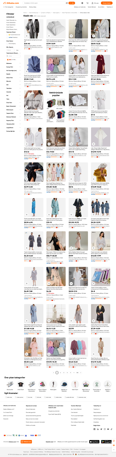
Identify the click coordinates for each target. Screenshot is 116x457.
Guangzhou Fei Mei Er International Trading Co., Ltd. (33, 118)
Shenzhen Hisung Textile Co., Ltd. (77, 155)
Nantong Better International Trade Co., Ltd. (100, 155)
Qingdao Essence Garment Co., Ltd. (100, 259)
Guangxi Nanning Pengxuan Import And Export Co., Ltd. (100, 226)
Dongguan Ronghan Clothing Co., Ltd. (33, 332)
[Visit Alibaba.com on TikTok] (111, 429)
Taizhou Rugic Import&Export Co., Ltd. (33, 85)
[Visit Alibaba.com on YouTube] (108, 429)
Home (25, 12)
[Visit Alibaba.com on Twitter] (101, 429)
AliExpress (34, 449)
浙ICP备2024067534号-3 (101, 454)
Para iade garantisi (30, 412)
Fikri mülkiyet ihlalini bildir (77, 422)
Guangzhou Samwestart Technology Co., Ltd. (56, 298)
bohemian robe (82, 397)
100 (77, 372)
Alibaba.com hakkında (9, 405)
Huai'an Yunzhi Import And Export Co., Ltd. (78, 118)
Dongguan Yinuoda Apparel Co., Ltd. (78, 85)
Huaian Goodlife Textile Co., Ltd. (54, 226)
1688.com (40, 449)
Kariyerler (5, 419)
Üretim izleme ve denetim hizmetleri (35, 422)
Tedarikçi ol (96, 409)
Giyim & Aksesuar (33, 12)
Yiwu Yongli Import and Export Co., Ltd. (78, 365)
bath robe (9, 397)
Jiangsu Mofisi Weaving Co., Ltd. (54, 155)
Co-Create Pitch (7, 412)
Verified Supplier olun (99, 419)
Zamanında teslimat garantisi (33, 415)
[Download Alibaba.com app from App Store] (94, 441)
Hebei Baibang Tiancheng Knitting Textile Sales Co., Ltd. (56, 85)
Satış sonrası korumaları (32, 419)
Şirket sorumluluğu (8, 415)
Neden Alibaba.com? (8, 409)
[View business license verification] (73, 454)
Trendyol (76, 449)
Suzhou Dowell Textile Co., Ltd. (77, 226)
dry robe (30, 397)
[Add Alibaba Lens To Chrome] (26, 441)
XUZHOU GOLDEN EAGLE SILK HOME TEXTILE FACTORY (33, 47)
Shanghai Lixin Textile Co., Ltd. (54, 47)
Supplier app (49, 441)
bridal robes (59, 397)
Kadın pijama (56, 12)
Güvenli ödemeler (30, 409)
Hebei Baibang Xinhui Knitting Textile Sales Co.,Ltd (100, 297)
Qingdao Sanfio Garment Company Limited (100, 332)
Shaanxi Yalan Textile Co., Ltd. (31, 157)
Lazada (58, 449)
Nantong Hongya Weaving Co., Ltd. (100, 118)
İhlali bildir (73, 425)
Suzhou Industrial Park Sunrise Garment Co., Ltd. (33, 226)
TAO (71, 449)
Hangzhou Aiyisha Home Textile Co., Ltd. (33, 297)
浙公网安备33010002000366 (86, 454)
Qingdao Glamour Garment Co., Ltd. (55, 190)
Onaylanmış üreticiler (54, 411)
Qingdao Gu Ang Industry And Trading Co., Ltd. (100, 82)
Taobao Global (65, 449)
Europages (83, 449)
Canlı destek (74, 412)
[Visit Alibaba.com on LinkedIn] (98, 429)
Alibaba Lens (12, 441)
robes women (20, 397)
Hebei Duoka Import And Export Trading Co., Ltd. (56, 332)
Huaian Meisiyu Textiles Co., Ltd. (99, 49)
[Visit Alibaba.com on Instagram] (105, 429)
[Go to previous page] (53, 372)
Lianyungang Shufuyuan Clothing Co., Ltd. (33, 192)
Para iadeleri (74, 419)
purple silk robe (70, 397)
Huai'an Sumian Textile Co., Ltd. (32, 365)
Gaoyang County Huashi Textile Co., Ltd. (56, 365)
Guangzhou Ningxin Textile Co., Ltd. (78, 259)
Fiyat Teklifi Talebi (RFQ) (54, 414)
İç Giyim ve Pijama (45, 12)
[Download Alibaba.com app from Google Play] (107, 441)
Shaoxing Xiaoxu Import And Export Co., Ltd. (33, 259)
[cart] (88, 3)
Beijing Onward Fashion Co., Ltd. (77, 332)
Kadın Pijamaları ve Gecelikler (69, 12)
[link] (114, 441)
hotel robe (48, 397)
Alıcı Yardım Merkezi (76, 409)
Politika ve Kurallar (30, 425)
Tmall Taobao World (50, 449)
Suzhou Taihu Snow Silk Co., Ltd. (54, 261)
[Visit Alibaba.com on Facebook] (94, 429)
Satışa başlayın (97, 412)
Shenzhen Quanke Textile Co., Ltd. (100, 192)
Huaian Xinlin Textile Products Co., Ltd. (78, 297)
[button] (67, 3)
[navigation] (12, 193)
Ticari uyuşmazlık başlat (77, 415)
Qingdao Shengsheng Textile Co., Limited (78, 49)
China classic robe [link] (85, 12)
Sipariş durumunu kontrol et (100, 415)
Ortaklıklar (96, 422)
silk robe (39, 397)
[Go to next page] (80, 372)
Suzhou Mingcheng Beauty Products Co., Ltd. (100, 365)
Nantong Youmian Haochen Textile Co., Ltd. (78, 190)
